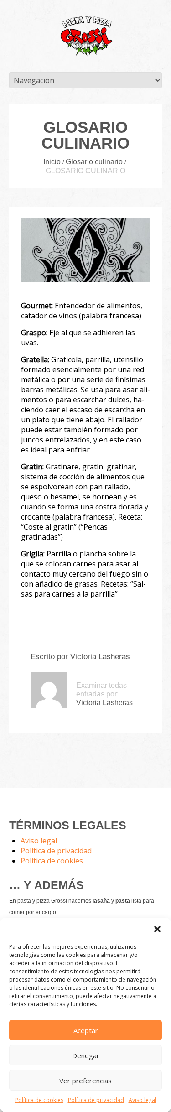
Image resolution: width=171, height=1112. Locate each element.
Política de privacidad (96, 1100)
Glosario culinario (94, 162)
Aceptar (85, 1030)
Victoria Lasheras (100, 656)
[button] (157, 929)
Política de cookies (39, 1100)
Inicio (52, 162)
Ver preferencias (85, 1080)
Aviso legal (142, 1100)
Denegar (85, 1055)
